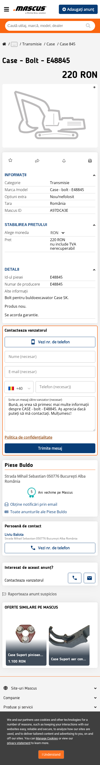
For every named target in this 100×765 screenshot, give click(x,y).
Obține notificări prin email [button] (33, 504)
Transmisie (32, 44)
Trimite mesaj (50, 448)
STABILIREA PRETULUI (26, 225)
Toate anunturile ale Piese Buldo (38, 511)
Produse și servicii (18, 707)
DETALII (12, 269)
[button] (50, 116)
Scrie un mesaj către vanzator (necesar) (35, 400)
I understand (51, 754)
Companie (11, 698)
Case (51, 44)
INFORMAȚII (15, 175)
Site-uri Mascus (24, 688)
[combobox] (50, 233)
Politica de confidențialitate (28, 437)
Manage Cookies (47, 738)
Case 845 (67, 44)
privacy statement (18, 743)
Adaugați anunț (80, 9)
